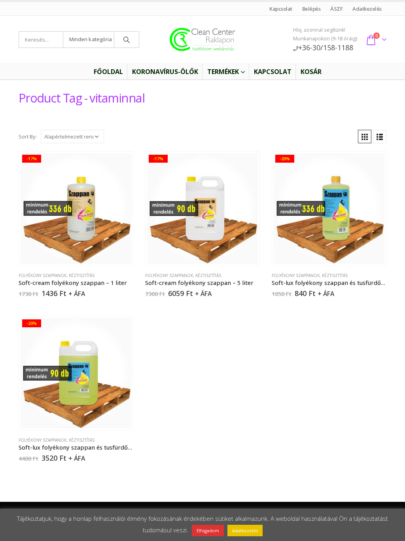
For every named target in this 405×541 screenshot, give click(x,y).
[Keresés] (126, 39)
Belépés (311, 8)
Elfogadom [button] (208, 530)
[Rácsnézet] (364, 136)
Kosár (311, 71)
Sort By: (28, 136)
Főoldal (108, 71)
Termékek (223, 71)
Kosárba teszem (120, 165)
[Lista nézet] (379, 136)
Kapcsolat (281, 8)
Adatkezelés (367, 8)
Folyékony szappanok (42, 275)
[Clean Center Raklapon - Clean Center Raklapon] (202, 39)
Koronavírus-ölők (165, 71)
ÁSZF (336, 8)
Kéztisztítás (82, 275)
